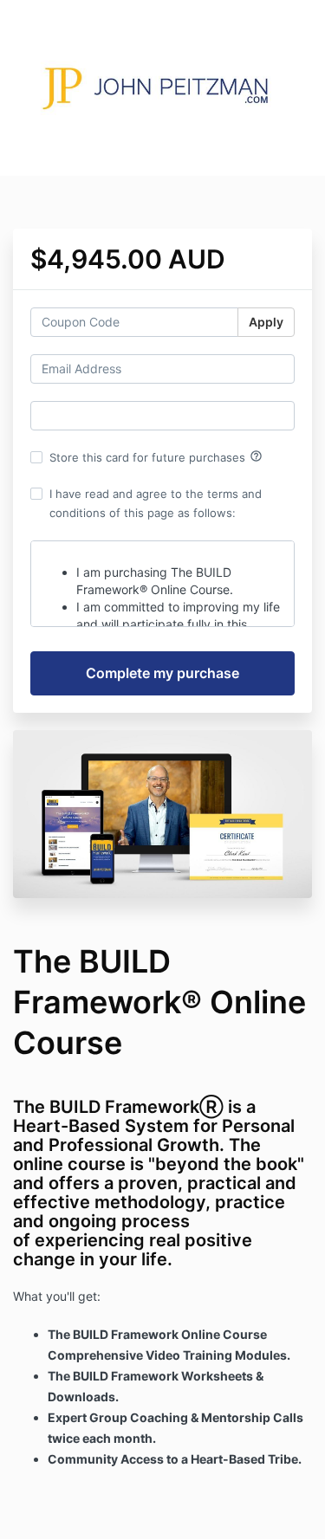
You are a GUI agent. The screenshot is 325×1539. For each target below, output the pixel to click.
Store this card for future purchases (156, 456)
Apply (266, 321)
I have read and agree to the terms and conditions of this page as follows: (155, 503)
